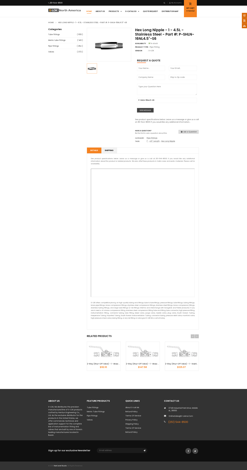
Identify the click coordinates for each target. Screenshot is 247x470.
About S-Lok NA (132, 407)
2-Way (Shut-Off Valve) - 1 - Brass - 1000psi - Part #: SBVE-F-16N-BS (117, 364)
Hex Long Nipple (168, 141)
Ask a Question (190, 131)
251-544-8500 (56, 3)
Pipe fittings (53, 46)
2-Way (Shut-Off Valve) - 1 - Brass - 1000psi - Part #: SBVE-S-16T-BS (157, 364)
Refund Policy (131, 411)
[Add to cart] (104, 359)
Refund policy (131, 432)
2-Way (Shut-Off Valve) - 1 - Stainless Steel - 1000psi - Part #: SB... (195, 364)
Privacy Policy (131, 420)
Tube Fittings (92, 407)
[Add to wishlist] (96, 359)
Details (94, 150)
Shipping (109, 150)
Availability (140, 43)
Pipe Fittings (152, 138)
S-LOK (151, 50)
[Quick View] (111, 359)
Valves (51, 51)
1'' (147, 141)
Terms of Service (133, 415)
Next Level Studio (60, 466)
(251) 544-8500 (178, 422)
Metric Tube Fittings (96, 411)
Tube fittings (54, 34)
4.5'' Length (154, 141)
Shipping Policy (132, 424)
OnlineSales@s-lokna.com (181, 416)
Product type (141, 47)
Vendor (138, 50)
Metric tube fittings (56, 40)
